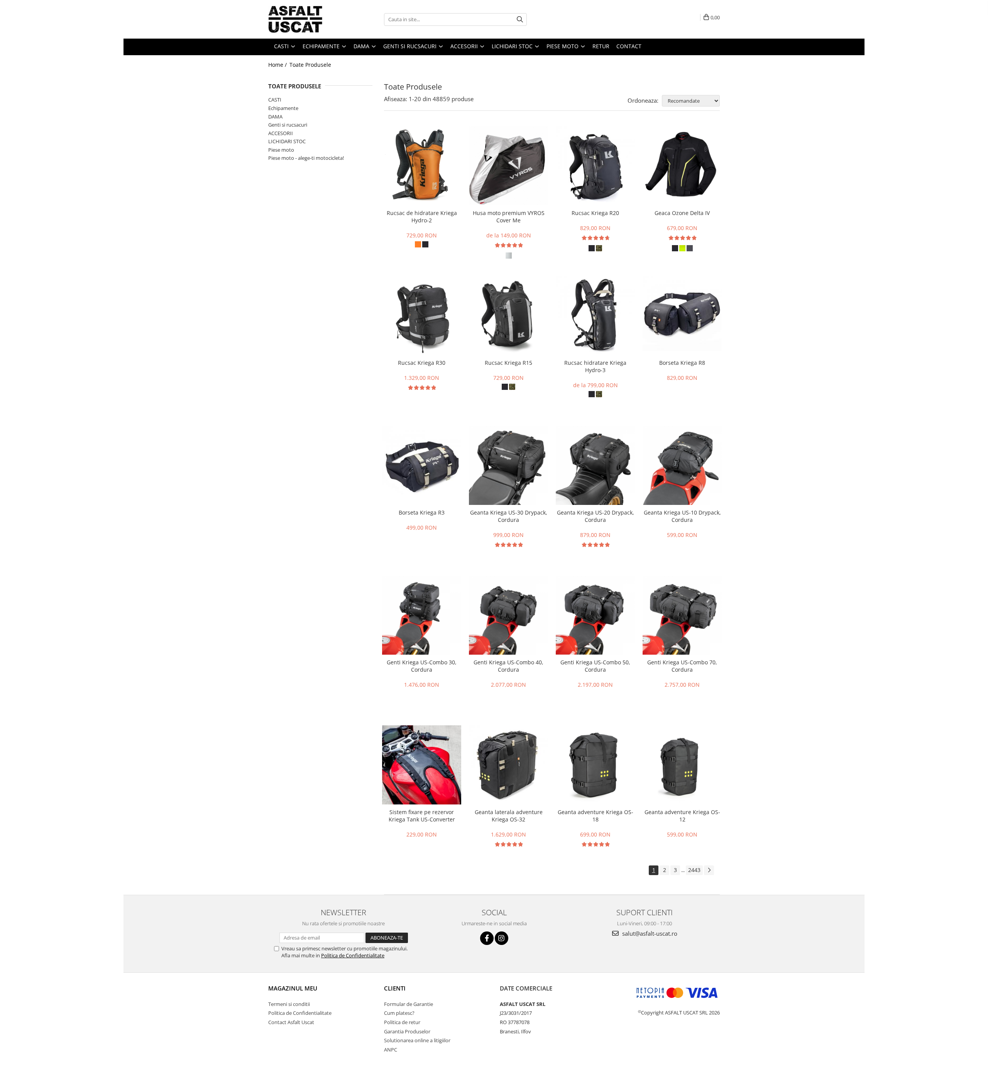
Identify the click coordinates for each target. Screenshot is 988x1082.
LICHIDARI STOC (287, 141)
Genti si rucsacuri (287, 124)
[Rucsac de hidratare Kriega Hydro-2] (421, 165)
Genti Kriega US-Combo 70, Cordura (682, 666)
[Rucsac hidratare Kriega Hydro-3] (595, 315)
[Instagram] (501, 938)
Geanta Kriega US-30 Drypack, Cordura (508, 516)
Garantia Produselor (407, 1031)
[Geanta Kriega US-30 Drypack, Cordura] (508, 465)
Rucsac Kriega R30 (421, 362)
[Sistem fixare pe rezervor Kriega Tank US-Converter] (421, 764)
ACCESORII (280, 133)
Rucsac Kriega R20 (595, 213)
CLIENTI (395, 988)
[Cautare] (520, 19)
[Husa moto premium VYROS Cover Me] (508, 165)
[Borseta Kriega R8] (682, 315)
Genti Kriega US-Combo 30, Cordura (422, 666)
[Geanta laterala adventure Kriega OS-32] (508, 764)
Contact (628, 46)
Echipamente (283, 108)
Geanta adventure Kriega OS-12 (682, 815)
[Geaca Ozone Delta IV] (682, 165)
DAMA (275, 116)
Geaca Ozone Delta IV (682, 213)
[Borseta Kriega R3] (421, 465)
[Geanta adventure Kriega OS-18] (595, 764)
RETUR (600, 46)
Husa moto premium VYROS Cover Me (509, 216)
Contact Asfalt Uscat (291, 1022)
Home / (278, 64)
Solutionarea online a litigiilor (417, 1040)
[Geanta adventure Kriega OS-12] (682, 764)
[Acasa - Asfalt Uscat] (306, 19)
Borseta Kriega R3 (422, 512)
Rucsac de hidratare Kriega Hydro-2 (422, 216)
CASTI (274, 99)
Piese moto (281, 149)
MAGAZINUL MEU (292, 988)
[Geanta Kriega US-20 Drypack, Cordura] (595, 465)
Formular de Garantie (408, 1004)
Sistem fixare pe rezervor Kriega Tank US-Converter (422, 815)
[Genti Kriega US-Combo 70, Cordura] (682, 615)
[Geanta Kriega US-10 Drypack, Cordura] (682, 465)
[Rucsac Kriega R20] (595, 165)
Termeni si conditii (289, 1004)
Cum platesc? (399, 1012)
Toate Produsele (310, 64)
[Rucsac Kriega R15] (508, 315)
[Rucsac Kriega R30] (421, 315)
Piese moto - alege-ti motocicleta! (306, 157)
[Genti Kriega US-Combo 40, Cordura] (508, 615)
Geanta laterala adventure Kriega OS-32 (509, 815)
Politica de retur (402, 1022)
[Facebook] (487, 938)
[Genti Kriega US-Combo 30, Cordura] (421, 615)
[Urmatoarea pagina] (709, 870)
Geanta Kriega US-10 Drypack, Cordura (682, 516)
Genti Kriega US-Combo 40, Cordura (508, 666)
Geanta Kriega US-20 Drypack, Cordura (595, 516)
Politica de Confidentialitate (352, 955)
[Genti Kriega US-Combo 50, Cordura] (595, 615)
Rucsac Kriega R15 (508, 362)
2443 (694, 870)
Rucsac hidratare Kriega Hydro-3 (595, 366)
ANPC (390, 1049)
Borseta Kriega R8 (682, 362)
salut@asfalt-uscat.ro (649, 933)
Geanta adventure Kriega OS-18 (595, 815)
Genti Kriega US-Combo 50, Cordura (595, 666)
